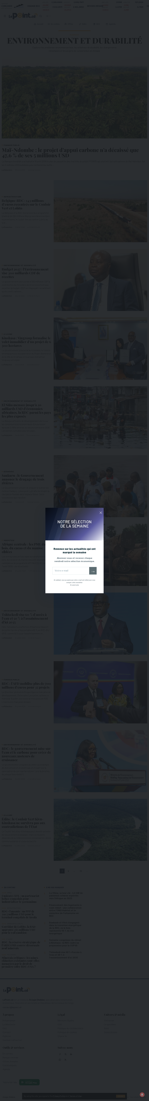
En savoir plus (74, 585)
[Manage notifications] (142, 1094)
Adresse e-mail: (70, 571)
